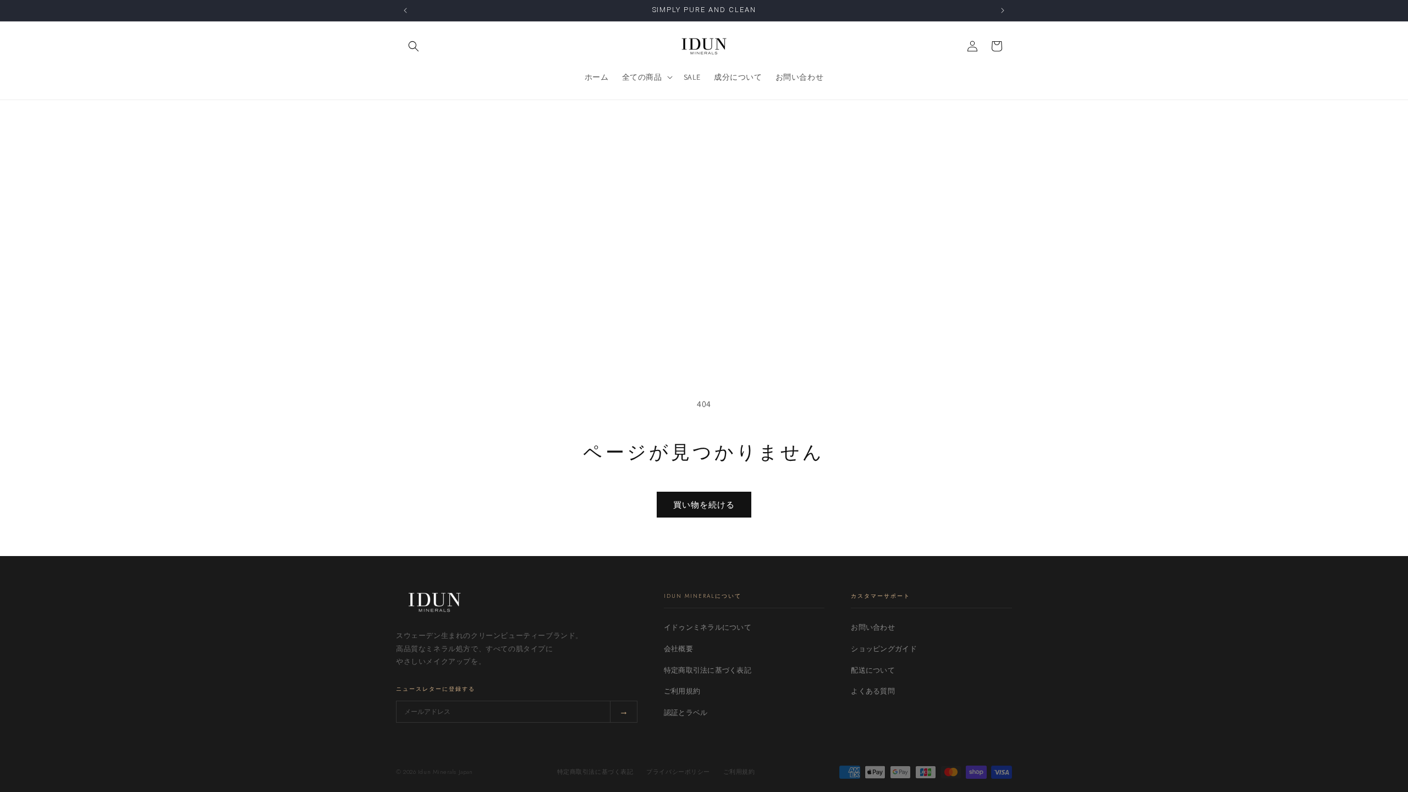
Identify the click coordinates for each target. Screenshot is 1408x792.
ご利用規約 (682, 691)
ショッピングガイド (883, 649)
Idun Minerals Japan (445, 771)
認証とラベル (686, 712)
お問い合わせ (873, 627)
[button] (414, 46)
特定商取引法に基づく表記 (707, 670)
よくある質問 (873, 691)
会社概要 (678, 649)
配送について (873, 670)
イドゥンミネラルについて (707, 627)
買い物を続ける (704, 504)
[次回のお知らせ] (1003, 10)
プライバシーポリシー (678, 771)
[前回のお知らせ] (405, 10)
